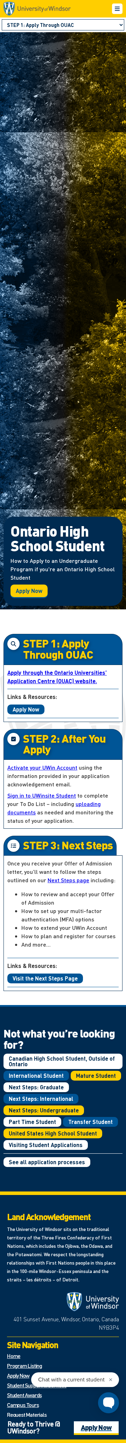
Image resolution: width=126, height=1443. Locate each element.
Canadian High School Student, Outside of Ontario (62, 1061)
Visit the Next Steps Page (45, 978)
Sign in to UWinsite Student (41, 795)
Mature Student (96, 1075)
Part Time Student (32, 1121)
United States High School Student (53, 1133)
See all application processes (47, 1162)
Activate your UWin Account (42, 767)
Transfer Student (90, 1121)
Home (13, 1355)
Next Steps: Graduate (36, 1087)
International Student (36, 1075)
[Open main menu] (117, 8)
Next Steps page (68, 880)
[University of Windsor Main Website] (92, 1301)
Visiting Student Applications (46, 1144)
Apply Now (29, 590)
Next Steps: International (41, 1098)
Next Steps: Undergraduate (44, 1110)
